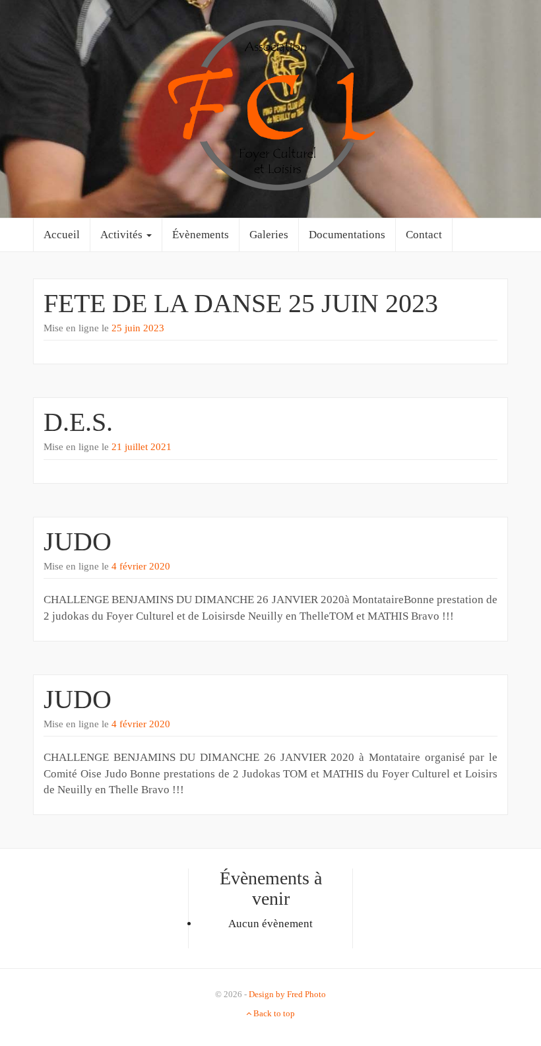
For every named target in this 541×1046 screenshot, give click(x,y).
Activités (122, 234)
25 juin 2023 (137, 328)
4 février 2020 (140, 566)
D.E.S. (78, 422)
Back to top (273, 1013)
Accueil (62, 234)
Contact (424, 234)
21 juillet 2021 (141, 446)
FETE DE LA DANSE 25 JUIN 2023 (241, 303)
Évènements (200, 234)
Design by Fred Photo (287, 994)
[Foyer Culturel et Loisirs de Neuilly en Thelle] (270, 108)
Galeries (268, 234)
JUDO (77, 541)
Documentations (347, 234)
